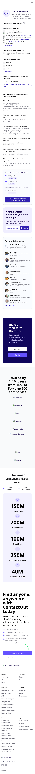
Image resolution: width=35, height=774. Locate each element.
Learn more (17, 349)
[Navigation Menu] (32, 3)
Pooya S (12, 258)
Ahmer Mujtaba (15, 244)
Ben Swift (13, 265)
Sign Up (17, 355)
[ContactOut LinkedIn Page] (2, 765)
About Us (22, 690)
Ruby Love (24, 31)
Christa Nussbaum (20, 11)
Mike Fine (13, 278)
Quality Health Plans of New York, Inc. (18, 40)
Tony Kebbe (13, 252)
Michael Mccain (15, 295)
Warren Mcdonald (15, 283)
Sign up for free (17, 653)
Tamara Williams (15, 300)
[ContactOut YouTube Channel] (6, 765)
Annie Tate (13, 289)
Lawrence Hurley (15, 271)
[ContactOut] (10, 3)
